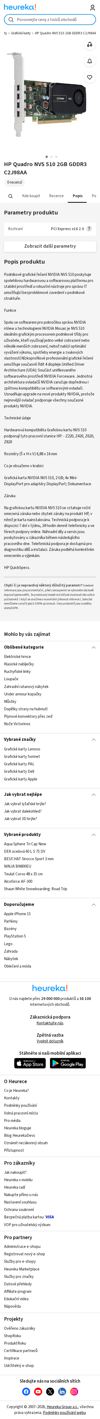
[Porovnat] (89, 44)
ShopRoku (12, 1336)
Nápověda (12, 1306)
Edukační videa (16, 1299)
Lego (8, 944)
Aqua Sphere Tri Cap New (25, 844)
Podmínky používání (20, 1105)
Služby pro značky (19, 1276)
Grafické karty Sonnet (22, 756)
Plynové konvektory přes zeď (28, 716)
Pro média (12, 1121)
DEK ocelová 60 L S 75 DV (24, 851)
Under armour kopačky (22, 694)
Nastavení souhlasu (20, 1202)
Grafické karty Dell (19, 771)
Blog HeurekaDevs (19, 1135)
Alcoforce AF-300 (18, 881)
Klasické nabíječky (19, 664)
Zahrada (11, 951)
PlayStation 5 (15, 936)
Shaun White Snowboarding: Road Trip (35, 889)
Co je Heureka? (16, 1090)
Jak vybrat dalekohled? (23, 811)
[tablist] (50, 196)
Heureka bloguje (17, 1128)
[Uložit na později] (89, 77)
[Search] (11, 196)
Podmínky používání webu (64, 1413)
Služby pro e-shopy (20, 1261)
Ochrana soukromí (19, 1210)
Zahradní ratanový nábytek (26, 687)
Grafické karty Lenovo (22, 749)
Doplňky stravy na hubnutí (25, 709)
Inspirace (11, 1358)
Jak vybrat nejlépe (23, 794)
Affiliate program (17, 1291)
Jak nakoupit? (15, 1172)
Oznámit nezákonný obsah (26, 1143)
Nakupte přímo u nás (21, 1195)
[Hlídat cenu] (89, 61)
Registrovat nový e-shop (24, 1254)
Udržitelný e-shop (19, 1366)
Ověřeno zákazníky (19, 1328)
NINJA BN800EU (17, 866)
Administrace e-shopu (22, 1246)
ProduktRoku (15, 1343)
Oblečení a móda (17, 966)
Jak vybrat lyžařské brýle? (25, 804)
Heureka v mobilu (18, 1180)
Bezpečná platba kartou (24, 1217)
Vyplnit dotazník (50, 1041)
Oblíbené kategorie (24, 647)
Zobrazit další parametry (50, 246)
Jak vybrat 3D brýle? (20, 819)
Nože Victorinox (17, 724)
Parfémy (11, 921)
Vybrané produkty (22, 834)
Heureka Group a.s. (62, 1407)
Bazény (10, 929)
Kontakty (11, 1098)
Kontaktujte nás (50, 1023)
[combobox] (50, 19)
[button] (30, 196)
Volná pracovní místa (21, 1113)
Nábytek (11, 959)
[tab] (30, 196)
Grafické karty (21, 33)
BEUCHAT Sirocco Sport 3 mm (29, 859)
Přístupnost (14, 1150)
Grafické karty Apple (20, 779)
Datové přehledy (18, 1284)
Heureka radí (14, 1187)
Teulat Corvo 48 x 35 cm (23, 874)
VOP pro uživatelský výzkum (27, 1225)
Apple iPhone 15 (17, 914)
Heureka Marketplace (21, 1269)
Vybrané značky (20, 739)
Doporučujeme (19, 904)
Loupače (11, 679)
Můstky (10, 701)
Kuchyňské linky (17, 671)
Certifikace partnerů (21, 1351)
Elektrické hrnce (17, 657)
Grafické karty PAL (19, 764)
